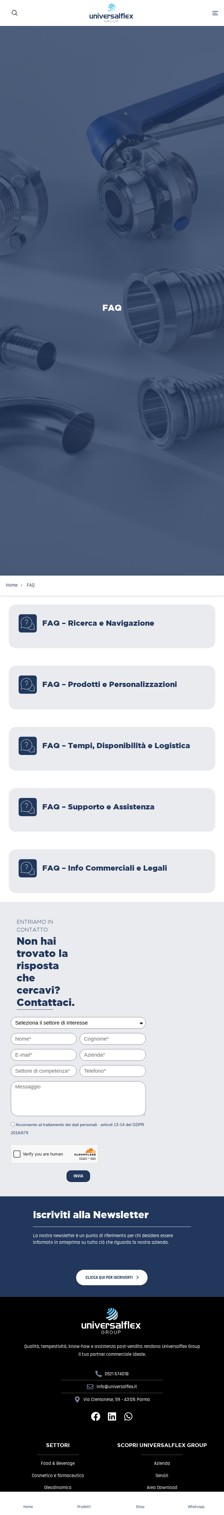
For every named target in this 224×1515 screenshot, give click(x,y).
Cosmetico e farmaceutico (58, 1475)
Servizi (161, 1475)
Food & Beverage (58, 1463)
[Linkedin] (112, 1416)
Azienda (162, 1463)
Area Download (162, 1487)
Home (12, 585)
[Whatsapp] (128, 1416)
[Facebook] (95, 1416)
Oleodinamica (57, 1487)
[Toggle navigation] (197, 13)
